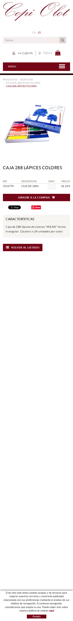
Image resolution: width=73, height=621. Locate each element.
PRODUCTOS (10, 79)
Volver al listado (25, 247)
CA (34, 32)
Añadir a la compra (34, 197)
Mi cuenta (25, 53)
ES (39, 32)
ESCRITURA (26, 79)
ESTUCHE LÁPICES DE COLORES (23, 83)
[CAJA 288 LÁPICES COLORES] (35, 124)
